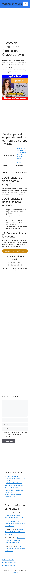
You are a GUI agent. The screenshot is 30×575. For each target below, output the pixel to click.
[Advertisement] (15, 25)
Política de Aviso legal (9, 565)
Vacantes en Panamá (12, 4)
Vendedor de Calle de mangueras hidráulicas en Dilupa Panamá (15, 478)
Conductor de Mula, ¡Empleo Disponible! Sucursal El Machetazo (15, 540)
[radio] (8, 265)
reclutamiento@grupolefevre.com (15, 251)
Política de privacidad (9, 562)
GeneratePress (15, 572)
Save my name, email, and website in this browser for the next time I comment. (15, 434)
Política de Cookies (8, 560)
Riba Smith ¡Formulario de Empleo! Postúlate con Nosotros (15, 532)
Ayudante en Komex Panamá (13, 483)
